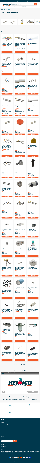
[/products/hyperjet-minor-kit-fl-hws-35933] (33, 325)
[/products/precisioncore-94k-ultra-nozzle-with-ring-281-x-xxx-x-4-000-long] (33, 203)
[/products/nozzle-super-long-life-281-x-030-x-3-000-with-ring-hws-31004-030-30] (20, 141)
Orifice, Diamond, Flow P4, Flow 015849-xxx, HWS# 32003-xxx (6, 128)
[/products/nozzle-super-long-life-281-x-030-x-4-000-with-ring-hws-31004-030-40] (20, 38)
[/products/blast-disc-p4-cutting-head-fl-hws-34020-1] (20, 122)
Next (24, 364)
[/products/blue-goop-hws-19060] (33, 38)
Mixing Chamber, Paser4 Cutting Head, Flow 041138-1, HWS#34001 (33, 168)
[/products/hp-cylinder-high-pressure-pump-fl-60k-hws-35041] (33, 184)
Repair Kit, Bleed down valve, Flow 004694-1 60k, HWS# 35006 (6, 168)
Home (2, 9)
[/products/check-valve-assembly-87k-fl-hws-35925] (7, 324)
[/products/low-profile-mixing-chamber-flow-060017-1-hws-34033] (20, 327)
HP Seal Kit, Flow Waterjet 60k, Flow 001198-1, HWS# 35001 (7, 44)
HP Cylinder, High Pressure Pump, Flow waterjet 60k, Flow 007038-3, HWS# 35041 (33, 190)
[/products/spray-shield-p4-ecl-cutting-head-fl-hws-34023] (33, 141)
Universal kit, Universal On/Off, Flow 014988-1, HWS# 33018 (7, 85)
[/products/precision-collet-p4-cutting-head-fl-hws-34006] (7, 347)
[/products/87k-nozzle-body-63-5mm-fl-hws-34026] (20, 163)
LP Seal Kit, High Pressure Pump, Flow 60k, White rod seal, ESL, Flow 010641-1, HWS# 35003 (7, 147)
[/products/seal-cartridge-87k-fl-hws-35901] (33, 224)
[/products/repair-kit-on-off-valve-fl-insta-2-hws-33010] (20, 203)
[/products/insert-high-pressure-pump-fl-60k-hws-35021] (7, 243)
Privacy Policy (19, 459)
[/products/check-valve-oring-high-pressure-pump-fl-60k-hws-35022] (7, 304)
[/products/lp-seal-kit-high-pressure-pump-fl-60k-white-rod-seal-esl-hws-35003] (7, 141)
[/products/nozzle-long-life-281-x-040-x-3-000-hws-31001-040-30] (7, 59)
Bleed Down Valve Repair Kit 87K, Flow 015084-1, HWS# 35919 (6, 291)
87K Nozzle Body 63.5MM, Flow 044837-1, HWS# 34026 (20, 230)
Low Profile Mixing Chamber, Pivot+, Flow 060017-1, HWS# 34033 (20, 334)
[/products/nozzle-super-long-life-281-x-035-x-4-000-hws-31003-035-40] (7, 100)
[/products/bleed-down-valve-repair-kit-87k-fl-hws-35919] (7, 284)
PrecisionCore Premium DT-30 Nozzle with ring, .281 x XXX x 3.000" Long (20, 147)
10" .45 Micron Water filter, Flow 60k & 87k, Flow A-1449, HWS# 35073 (20, 86)
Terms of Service (25, 459)
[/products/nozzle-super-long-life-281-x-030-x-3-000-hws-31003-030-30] (33, 59)
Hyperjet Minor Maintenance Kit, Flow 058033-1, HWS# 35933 (32, 331)
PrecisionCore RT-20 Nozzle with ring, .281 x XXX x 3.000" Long (7, 268)
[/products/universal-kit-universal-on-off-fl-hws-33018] (7, 80)
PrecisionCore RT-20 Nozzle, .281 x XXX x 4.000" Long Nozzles (6, 189)
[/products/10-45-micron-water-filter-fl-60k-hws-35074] (20, 80)
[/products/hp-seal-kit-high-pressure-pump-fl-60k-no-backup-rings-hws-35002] (33, 243)
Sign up (15, 440)
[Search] (35, 4)
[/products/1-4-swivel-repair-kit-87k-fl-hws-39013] (20, 304)
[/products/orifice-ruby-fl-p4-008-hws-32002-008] (33, 122)
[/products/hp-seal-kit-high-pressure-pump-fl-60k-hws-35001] (7, 38)
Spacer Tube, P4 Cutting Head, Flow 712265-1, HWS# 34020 (33, 310)
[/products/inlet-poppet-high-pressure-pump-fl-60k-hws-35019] (33, 282)
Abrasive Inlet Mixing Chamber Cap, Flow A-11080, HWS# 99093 (33, 354)
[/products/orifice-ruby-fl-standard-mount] (20, 263)
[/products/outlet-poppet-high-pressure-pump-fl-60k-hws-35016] (7, 224)
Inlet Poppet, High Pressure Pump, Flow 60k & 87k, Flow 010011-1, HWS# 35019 (32, 288)
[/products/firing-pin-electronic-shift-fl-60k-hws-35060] (20, 347)
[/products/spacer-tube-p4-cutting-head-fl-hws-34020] (33, 304)
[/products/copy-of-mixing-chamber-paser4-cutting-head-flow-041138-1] (33, 348)
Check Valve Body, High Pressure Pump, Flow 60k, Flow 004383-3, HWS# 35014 (20, 249)
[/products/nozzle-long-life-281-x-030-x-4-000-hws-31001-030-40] (7, 184)
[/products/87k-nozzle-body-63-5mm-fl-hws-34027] (20, 224)
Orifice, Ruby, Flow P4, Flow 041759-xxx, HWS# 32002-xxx (33, 128)
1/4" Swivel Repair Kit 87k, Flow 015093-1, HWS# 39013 (20, 310)
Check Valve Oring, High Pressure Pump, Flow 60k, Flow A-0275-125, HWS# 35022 (7, 310)
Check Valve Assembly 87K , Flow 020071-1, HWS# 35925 (6, 330)
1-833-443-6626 (23, 6)
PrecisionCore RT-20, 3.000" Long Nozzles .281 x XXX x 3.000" (6, 64)
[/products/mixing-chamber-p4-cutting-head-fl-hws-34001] (33, 163)
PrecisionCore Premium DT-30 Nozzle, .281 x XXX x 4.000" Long (7, 106)
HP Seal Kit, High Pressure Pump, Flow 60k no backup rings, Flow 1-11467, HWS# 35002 (32, 249)
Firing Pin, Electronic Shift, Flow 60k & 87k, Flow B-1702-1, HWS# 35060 (20, 353)
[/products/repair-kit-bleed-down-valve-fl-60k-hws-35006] (7, 163)
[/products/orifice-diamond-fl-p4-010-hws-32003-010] (7, 122)
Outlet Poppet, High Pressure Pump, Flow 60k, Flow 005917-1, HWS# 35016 (7, 230)
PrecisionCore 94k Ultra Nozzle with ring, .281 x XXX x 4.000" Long (33, 209)
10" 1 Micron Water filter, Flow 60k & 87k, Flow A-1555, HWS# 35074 (33, 106)
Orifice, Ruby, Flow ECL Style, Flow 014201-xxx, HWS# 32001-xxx (20, 64)
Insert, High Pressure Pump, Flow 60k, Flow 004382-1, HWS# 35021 (6, 249)
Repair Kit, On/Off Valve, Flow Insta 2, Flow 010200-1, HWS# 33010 (20, 209)
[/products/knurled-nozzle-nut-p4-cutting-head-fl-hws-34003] (20, 184)
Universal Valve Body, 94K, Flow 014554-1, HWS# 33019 (32, 268)
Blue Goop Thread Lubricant (32, 43)
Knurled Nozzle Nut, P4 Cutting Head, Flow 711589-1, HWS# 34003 (20, 190)
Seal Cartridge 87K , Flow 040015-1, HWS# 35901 (32, 230)
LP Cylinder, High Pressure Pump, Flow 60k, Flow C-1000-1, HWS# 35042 (20, 288)
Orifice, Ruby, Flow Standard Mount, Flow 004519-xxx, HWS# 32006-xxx (19, 268)
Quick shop (7, 93)
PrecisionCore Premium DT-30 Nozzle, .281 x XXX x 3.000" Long (33, 64)
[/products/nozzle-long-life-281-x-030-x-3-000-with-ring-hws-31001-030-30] (7, 263)
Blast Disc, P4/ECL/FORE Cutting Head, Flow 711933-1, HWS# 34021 (19, 128)
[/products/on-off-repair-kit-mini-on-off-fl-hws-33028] (7, 203)
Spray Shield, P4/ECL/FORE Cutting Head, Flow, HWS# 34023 (32, 146)
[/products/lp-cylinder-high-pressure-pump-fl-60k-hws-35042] (20, 282)
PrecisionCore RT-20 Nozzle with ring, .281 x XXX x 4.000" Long (20, 106)
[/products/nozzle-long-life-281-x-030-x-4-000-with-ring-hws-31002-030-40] (20, 100)
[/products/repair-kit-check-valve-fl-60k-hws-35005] (33, 80)
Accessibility (14, 459)
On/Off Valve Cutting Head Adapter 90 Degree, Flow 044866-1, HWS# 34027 (19, 168)
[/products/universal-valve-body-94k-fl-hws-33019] (33, 263)
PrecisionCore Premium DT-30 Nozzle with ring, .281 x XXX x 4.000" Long (20, 44)
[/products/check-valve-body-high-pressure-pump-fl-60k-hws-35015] (20, 243)
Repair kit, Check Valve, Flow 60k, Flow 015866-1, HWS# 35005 (32, 86)
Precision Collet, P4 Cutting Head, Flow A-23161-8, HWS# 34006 (6, 353)
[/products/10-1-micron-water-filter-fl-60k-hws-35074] (33, 100)
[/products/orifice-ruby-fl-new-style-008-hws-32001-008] (20, 59)
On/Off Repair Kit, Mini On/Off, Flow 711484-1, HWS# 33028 (7, 208)
